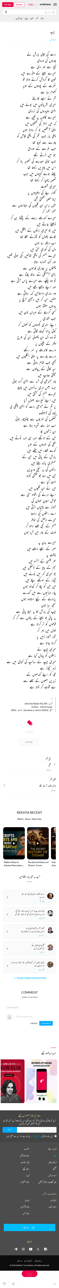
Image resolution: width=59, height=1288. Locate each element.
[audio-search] (5, 11)
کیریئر (28, 1175)
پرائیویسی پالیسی (36, 1136)
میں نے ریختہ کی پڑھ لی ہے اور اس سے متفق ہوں (29, 1136)
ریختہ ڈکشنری (25, 1207)
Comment (46, 1023)
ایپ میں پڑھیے (29, 1273)
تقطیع (54, 1169)
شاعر (42, 18)
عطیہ (54, 1155)
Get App (7, 4)
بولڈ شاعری (29, 742)
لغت (32, 18)
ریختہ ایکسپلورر (25, 1182)
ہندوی (27, 1200)
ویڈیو (26, 18)
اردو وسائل (52, 1175)
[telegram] (15, 1249)
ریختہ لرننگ (52, 1207)
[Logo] (45, 4)
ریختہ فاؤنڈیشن (25, 1155)
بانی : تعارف (25, 1162)
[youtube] (30, 1249)
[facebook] (45, 1249)
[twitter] (38, 1249)
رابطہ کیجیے (26, 1169)
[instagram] (23, 1249)
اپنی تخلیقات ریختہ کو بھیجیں (47, 1182)
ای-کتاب (19, 18)
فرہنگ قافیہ (52, 1162)
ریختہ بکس (26, 1213)
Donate (19, 4)
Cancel (34, 1023)
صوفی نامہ (53, 1200)
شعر (37, 18)
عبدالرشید (53, 40)
